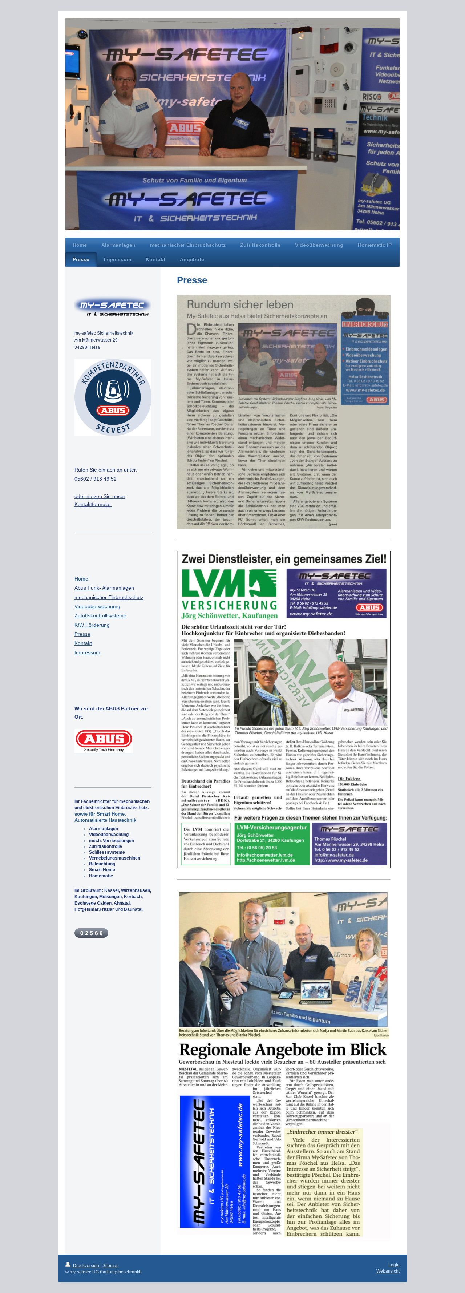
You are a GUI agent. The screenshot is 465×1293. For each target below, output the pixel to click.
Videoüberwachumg (97, 606)
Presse (82, 634)
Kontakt (83, 643)
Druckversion (86, 1265)
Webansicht (388, 1271)
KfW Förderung (92, 625)
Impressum (87, 652)
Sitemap (110, 1265)
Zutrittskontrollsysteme (100, 615)
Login (394, 1265)
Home (81, 579)
